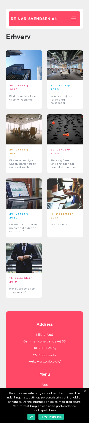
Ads (44, 385)
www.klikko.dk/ (49, 361)
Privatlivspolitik (51, 416)
